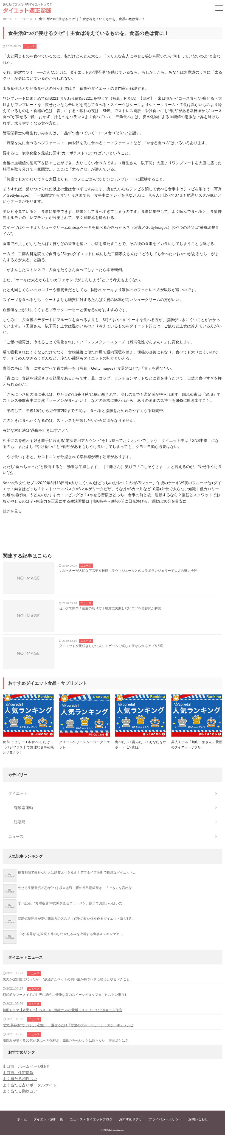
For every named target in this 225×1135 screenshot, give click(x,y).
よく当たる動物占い (20, 1091)
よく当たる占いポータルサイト (30, 1085)
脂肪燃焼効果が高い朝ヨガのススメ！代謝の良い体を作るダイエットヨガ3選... (76, 919)
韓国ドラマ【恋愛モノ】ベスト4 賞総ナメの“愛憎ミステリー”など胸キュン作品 (62, 1010)
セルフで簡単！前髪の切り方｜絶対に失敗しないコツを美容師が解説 (110, 608)
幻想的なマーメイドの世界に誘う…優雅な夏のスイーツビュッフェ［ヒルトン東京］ (65, 995)
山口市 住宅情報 (18, 1072)
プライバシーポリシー (165, 1119)
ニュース (29, 46)
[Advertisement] (112, 535)
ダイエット (17, 793)
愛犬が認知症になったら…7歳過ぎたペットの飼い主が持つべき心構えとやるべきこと (66, 979)
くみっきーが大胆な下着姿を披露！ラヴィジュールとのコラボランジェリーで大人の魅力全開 (128, 571)
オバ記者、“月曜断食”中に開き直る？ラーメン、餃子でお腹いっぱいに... (71, 903)
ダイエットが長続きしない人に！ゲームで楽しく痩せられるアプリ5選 (111, 646)
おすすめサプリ (130, 1119)
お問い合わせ (198, 1119)
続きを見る (12, 511)
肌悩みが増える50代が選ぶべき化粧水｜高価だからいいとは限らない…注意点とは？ (65, 1040)
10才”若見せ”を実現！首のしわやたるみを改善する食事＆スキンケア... (70, 934)
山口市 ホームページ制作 (26, 1066)
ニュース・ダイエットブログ (91, 1119)
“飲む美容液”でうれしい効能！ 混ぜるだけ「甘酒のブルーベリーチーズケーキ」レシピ (68, 1025)
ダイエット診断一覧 (48, 1119)
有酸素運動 (23, 807)
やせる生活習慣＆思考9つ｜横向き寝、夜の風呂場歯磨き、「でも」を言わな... (76, 888)
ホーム (22, 1119)
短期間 (19, 822)
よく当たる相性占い (20, 1079)
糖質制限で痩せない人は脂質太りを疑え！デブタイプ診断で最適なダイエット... (77, 872)
